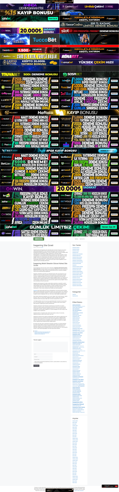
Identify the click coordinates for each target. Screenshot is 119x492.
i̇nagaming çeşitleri (75, 383)
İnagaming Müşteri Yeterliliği (78, 272)
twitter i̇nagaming (76, 388)
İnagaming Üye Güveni (77, 280)
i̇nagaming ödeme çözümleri (80, 383)
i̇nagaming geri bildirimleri (81, 331)
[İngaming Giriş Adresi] (38, 238)
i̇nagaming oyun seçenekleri (77, 357)
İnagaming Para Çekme (79, 407)
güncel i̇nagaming (75, 311)
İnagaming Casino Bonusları (78, 261)
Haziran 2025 (75, 425)
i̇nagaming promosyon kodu (77, 361)
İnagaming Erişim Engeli (77, 268)
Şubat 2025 (75, 428)
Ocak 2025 (75, 430)
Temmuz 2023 (75, 458)
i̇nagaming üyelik (81, 384)
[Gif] (59, 112)
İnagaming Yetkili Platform (77, 285)
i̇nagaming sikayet (76, 364)
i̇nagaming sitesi (76, 366)
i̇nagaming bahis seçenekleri (77, 315)
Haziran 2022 (75, 479)
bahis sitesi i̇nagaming (77, 306)
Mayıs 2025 (75, 427)
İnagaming (35, 290)
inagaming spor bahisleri (78, 312)
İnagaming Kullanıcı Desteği (78, 266)
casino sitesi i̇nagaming (77, 307)
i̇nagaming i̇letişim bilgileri (76, 344)
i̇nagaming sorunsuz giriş (75, 369)
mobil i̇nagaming (76, 387)
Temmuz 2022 (75, 477)
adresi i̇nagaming (76, 304)
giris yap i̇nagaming (77, 310)
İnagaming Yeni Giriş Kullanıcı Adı (40, 333)
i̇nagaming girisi (76, 334)
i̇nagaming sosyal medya (76, 370)
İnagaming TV (75, 409)
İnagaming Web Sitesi (80, 409)
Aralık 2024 (75, 431)
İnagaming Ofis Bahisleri (77, 258)
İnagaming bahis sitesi (77, 395)
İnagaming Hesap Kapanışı (77, 271)
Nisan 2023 (75, 463)
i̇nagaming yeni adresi (78, 381)
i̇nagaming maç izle (76, 351)
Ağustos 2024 (75, 438)
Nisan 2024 (75, 444)
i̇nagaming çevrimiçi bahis (77, 382)
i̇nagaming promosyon (77, 360)
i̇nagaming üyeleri (75, 384)
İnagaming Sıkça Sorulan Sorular (78, 408)
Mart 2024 (74, 446)
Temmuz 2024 (75, 439)
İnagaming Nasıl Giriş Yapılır (77, 405)
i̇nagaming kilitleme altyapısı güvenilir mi (77, 349)
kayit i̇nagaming (81, 386)
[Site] (29, 80)
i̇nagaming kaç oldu (77, 348)
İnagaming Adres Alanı (77, 269)
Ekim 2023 (74, 454)
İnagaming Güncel (76, 249)
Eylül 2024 (74, 436)
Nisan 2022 (75, 482)
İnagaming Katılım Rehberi (77, 279)
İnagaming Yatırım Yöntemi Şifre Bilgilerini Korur (42, 332)
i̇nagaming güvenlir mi (77, 343)
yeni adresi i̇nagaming (77, 390)
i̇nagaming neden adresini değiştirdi (78, 355)
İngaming (76, 238)
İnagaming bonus (76, 396)
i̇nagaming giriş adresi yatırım (76, 338)
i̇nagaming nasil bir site (76, 354)
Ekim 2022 (74, 473)
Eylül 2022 (74, 474)
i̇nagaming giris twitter (77, 335)
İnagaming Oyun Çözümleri (78, 253)
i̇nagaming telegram (76, 371)
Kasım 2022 (75, 471)
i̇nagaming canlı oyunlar (76, 322)
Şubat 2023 (75, 466)
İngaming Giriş (82, 238)
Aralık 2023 (75, 450)
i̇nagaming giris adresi (78, 332)
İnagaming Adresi (76, 250)
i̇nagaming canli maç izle (76, 317)
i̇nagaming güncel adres (77, 340)
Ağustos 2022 (75, 476)
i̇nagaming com (76, 330)
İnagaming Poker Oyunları (77, 257)
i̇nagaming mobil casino (75, 353)
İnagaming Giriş (75, 252)
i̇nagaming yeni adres (78, 379)
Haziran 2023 (75, 460)
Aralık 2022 (75, 469)
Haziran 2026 (75, 420)
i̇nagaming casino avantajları (76, 323)
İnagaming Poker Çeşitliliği (77, 276)
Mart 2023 (74, 465)
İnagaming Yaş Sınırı (76, 277)
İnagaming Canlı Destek (76, 399)
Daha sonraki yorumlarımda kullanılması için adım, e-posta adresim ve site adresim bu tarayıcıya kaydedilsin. (50, 362)
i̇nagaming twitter (76, 375)
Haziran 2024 (75, 441)
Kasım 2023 (75, 452)
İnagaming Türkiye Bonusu (77, 260)
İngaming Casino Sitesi (76, 412)
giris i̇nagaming (76, 308)
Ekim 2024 (74, 435)
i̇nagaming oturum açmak (75, 356)
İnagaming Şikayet (76, 247)
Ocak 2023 (75, 468)
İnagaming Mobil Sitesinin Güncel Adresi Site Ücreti (42, 331)
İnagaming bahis (77, 394)
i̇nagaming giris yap (77, 336)
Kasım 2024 (75, 433)
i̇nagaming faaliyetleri (75, 331)
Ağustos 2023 (75, 457)
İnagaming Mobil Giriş (77, 255)
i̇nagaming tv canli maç (76, 372)
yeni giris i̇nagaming (77, 391)
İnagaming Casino (76, 400)
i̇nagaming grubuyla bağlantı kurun (77, 339)
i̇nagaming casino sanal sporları (76, 327)
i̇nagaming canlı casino (76, 320)
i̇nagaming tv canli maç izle (77, 373)
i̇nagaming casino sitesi (77, 328)
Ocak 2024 (75, 449)
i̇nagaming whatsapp (78, 376)
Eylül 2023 (74, 455)
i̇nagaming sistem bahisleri (76, 365)
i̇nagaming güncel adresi (78, 342)
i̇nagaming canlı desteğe (75, 321)
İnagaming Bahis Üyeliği (77, 274)
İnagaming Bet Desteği (77, 263)
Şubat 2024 (75, 447)
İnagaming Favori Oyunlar (77, 282)
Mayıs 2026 (75, 422)
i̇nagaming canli (76, 316)
